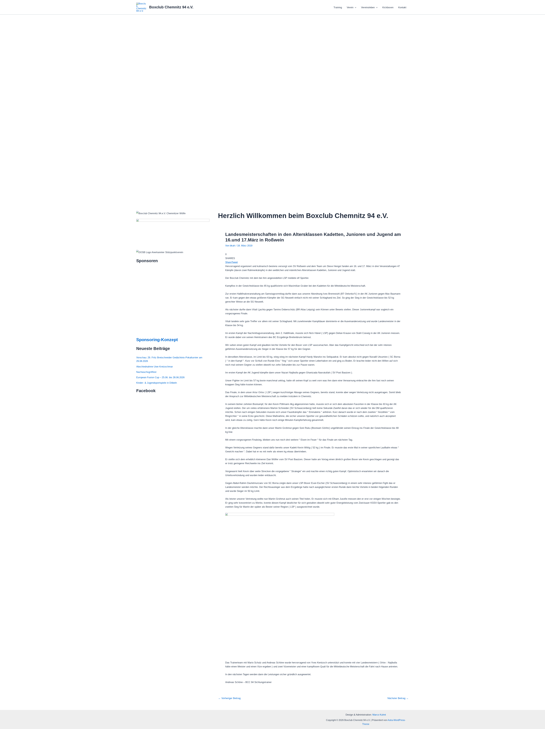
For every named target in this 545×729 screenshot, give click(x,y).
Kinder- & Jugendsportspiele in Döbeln (156, 382)
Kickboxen (387, 7)
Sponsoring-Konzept (157, 339)
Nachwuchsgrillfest (146, 372)
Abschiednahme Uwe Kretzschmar (154, 366)
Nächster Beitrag (397, 698)
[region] (272, 108)
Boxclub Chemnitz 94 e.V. (171, 7)
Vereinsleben (368, 7)
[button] (354, 7)
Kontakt (402, 7)
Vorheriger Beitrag (229, 698)
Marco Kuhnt (379, 714)
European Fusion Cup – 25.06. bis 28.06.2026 (160, 377)
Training (338, 7)
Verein (350, 7)
